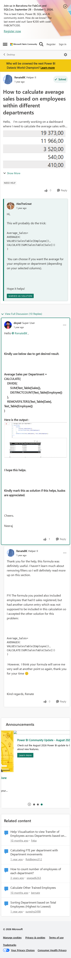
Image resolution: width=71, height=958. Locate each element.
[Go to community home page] (23, 44)
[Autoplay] (29, 804)
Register (51, 44)
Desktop (11, 54)
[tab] (34, 804)
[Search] (41, 44)
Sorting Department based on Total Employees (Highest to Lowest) (33, 904)
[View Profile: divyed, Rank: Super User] (8, 325)
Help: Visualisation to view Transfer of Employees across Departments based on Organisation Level (37, 834)
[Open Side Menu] (5, 44)
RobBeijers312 (34, 859)
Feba (34, 840)
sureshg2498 (33, 911)
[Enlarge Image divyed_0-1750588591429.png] (35, 439)
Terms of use (56, 937)
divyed (17, 323)
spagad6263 (34, 878)
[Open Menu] (65, 54)
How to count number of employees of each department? (35, 871)
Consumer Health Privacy (52, 950)
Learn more (48, 67)
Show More (13, 173)
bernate (35, 892)
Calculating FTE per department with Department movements (34, 852)
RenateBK (19, 77)
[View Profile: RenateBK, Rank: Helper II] (7, 79)
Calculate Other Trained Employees (33, 888)
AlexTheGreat (24, 203)
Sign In (62, 44)
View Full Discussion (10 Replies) (23, 314)
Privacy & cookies (35, 937)
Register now (12, 31)
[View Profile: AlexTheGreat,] (10, 205)
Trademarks (9, 944)
